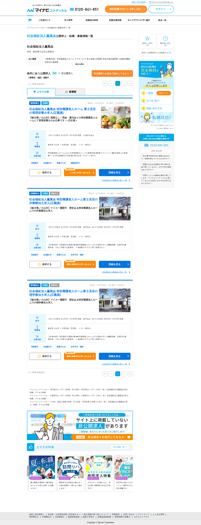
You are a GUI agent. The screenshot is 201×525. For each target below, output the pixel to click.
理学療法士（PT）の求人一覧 (92, 389)
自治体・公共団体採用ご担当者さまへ (64, 514)
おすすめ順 (43, 91)
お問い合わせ (128, 514)
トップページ (30, 19)
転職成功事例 (92, 19)
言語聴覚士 (60, 517)
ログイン (160, 9)
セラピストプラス (141, 517)
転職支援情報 (115, 19)
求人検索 (68, 19)
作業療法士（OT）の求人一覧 (93, 396)
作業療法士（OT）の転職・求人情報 (64, 396)
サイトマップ (143, 514)
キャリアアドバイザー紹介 (139, 19)
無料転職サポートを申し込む (125, 9)
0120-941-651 (84, 9)
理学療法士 (34, 517)
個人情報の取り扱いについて (96, 514)
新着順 (72, 91)
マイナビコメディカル (36, 28)
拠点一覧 (162, 19)
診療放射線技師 (104, 517)
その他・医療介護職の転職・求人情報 (65, 402)
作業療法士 (47, 517)
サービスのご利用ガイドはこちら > (162, 125)
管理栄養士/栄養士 (122, 517)
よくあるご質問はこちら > (165, 128)
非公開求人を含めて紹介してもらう (111, 73)
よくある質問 (158, 514)
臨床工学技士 (88, 517)
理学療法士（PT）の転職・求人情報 (64, 389)
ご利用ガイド (45, 19)
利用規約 (116, 514)
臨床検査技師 (73, 517)
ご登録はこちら (163, 93)
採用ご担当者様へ (139, 2)
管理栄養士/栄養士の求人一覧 (94, 402)
